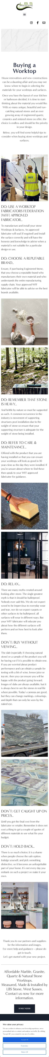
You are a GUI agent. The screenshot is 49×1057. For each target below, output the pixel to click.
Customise (24, 1046)
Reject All (24, 1052)
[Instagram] (31, 22)
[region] (24, 1039)
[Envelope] (44, 22)
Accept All (24, 1040)
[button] (24, 14)
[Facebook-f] (37, 22)
